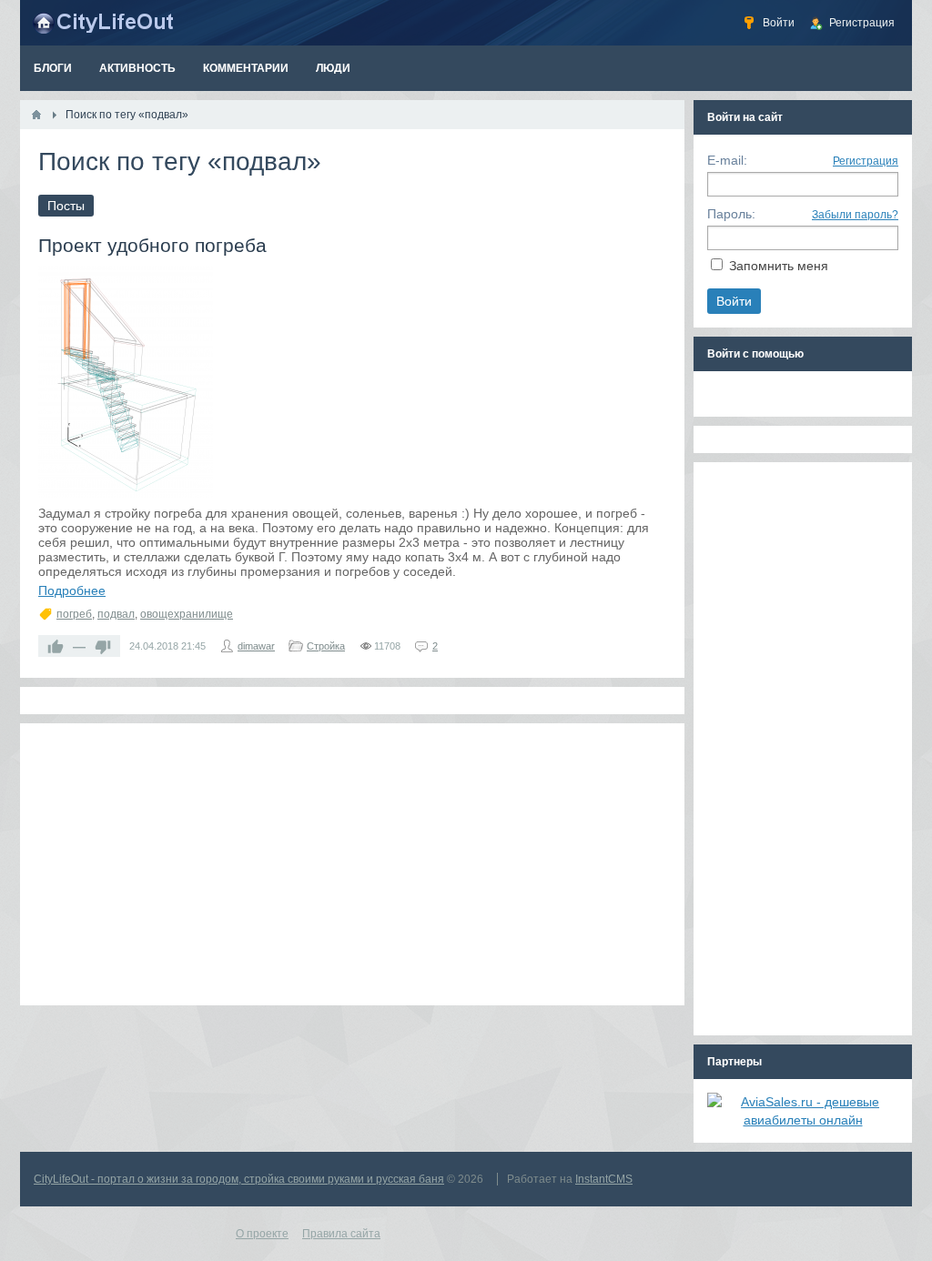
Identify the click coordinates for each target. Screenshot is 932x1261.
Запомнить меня (778, 265)
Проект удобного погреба (152, 245)
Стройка (326, 646)
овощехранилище (186, 614)
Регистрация (865, 161)
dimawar (256, 646)
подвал (116, 614)
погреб (74, 614)
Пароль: (731, 214)
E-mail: (727, 160)
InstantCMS (604, 1179)
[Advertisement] (352, 864)
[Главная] (36, 114)
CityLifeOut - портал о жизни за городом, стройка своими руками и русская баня (239, 1179)
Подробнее (72, 590)
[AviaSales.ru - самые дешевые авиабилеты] (802, 1120)
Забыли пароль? (855, 214)
